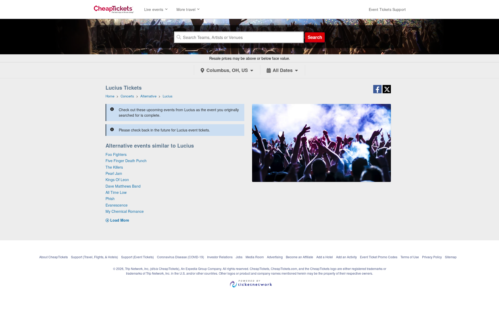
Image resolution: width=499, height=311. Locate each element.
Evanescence (117, 205)
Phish (110, 198)
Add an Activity (346, 257)
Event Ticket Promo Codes (378, 257)
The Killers (114, 167)
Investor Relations (220, 257)
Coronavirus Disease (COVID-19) (180, 257)
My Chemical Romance (125, 211)
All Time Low (116, 192)
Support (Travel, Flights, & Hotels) (94, 257)
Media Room (255, 257)
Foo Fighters (116, 154)
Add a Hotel (324, 257)
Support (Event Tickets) (137, 257)
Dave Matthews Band (123, 186)
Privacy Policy (432, 257)
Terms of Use (409, 257)
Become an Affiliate (299, 257)
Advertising (275, 257)
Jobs (239, 257)
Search (315, 37)
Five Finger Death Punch (126, 160)
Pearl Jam (114, 173)
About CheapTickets (53, 257)
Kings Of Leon (117, 179)
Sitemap (451, 257)
